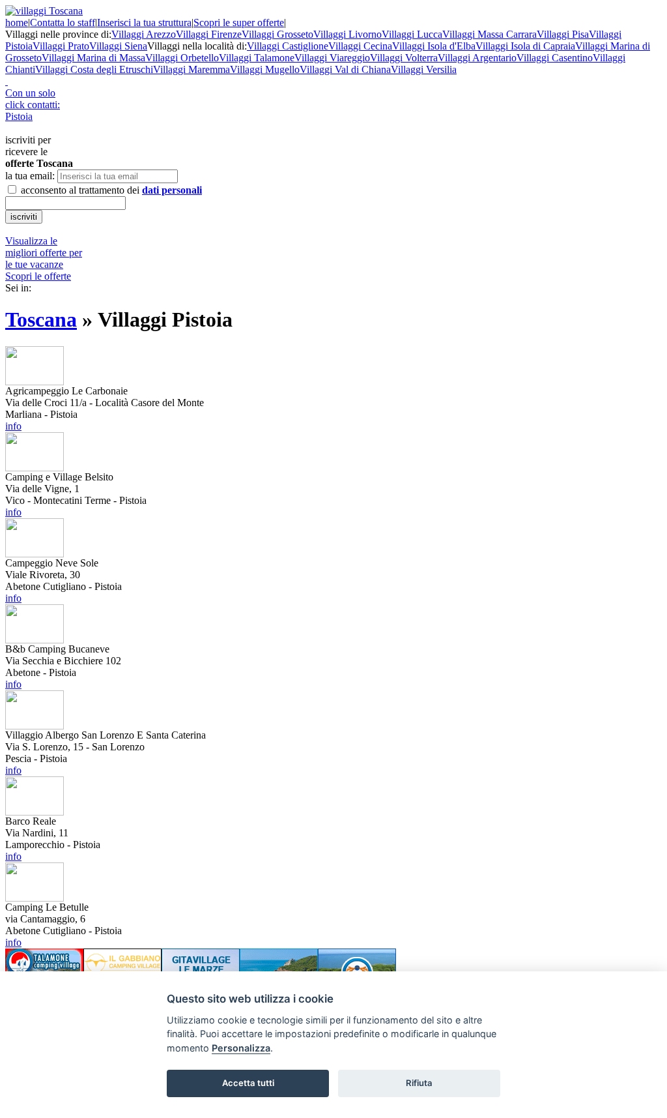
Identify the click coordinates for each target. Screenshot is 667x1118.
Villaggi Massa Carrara (489, 34)
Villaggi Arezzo (143, 34)
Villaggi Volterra (404, 57)
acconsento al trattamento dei (110, 190)
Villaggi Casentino (555, 57)
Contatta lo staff (62, 22)
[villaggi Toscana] (44, 10)
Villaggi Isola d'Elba (433, 45)
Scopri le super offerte (238, 22)
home (16, 22)
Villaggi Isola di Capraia (525, 45)
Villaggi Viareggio (332, 57)
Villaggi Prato (61, 45)
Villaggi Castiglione (287, 45)
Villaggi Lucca (412, 34)
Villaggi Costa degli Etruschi (94, 69)
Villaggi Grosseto (277, 34)
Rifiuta (419, 1083)
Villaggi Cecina (360, 45)
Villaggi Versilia (424, 69)
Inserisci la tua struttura (144, 22)
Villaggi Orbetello (182, 57)
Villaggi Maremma (191, 69)
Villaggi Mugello (265, 69)
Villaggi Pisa (563, 34)
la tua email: (30, 175)
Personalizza (241, 1047)
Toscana (41, 319)
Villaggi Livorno (347, 34)
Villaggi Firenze (209, 34)
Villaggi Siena (118, 45)
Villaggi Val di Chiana (345, 69)
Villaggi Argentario (477, 57)
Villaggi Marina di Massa (93, 57)
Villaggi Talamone (256, 57)
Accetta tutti (248, 1083)
